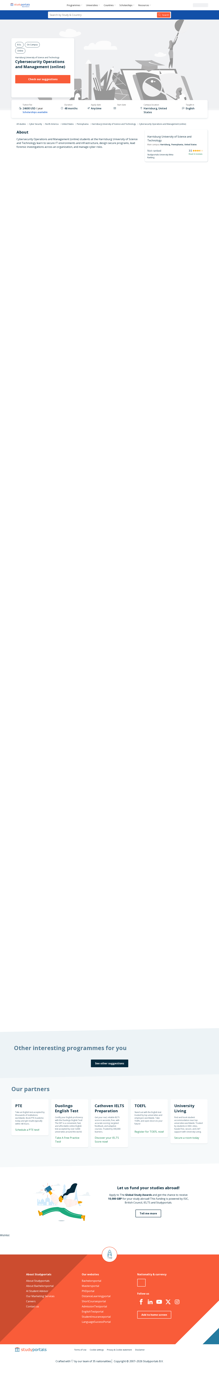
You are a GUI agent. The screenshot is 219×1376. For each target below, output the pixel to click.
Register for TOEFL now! (149, 1131)
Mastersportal (90, 1286)
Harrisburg (165, 144)
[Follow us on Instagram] (177, 1302)
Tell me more (148, 1213)
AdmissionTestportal (94, 1306)
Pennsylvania (82, 124)
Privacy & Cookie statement (119, 1349)
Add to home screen (154, 1315)
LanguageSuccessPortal (96, 1322)
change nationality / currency (99, 787)
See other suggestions (109, 1063)
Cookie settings (97, 1349)
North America (52, 124)
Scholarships (125, 5)
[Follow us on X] (168, 1302)
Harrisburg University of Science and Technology (37, 57)
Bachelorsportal (91, 1281)
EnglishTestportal (92, 1311)
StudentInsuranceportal (96, 1316)
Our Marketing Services (40, 1296)
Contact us (32, 1306)
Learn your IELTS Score (169, 426)
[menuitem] (75, 5)
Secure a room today (186, 1138)
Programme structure (56, 194)
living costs (93, 865)
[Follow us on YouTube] (159, 1302)
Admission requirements (55, 202)
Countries (109, 5)
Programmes (73, 5)
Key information (60, 179)
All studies (21, 124)
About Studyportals (38, 1281)
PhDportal (88, 1291)
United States (68, 124)
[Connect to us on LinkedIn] (150, 1302)
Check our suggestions (43, 79)
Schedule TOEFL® (173, 387)
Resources (143, 5)
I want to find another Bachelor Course (136, 255)
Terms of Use (80, 1349)
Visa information (60, 225)
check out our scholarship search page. (143, 1016)
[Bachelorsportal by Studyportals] (20, 5)
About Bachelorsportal (40, 1286)
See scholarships (95, 950)
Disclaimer (140, 1349)
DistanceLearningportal (96, 1296)
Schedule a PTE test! (27, 1130)
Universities (92, 5)
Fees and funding (59, 209)
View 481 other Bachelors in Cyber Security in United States (116, 535)
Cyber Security (35, 124)
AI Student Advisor (37, 1291)
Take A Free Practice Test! (167, 367)
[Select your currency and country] (141, 1283)
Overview (64, 186)
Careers (31, 1301)
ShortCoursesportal (94, 1301)
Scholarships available (35, 112)
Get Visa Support (173, 890)
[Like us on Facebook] (141, 1302)
